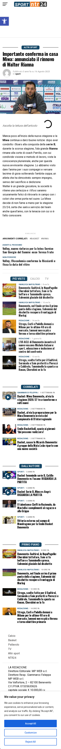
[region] (30, 720)
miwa (45, 239)
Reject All (30, 741)
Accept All (30, 723)
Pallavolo (13, 644)
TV (9, 649)
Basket (12, 640)
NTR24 (12, 657)
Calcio (11, 635)
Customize (31, 732)
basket (35, 239)
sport (18, 74)
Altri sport (14, 653)
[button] (4, 21)
